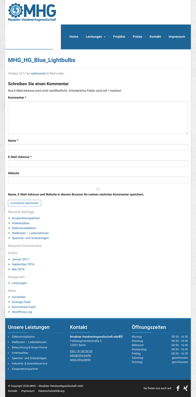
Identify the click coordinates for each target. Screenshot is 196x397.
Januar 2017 (20, 259)
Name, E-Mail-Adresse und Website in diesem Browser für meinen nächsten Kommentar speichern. (76, 194)
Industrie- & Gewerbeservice (29, 363)
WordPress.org (22, 312)
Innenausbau (20, 223)
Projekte (119, 37)
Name (13, 140)
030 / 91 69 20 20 (81, 351)
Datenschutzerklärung (51, 391)
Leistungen (94, 37)
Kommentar (17, 97)
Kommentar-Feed (23, 307)
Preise (137, 37)
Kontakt (155, 37)
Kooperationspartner (26, 218)
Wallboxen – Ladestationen (30, 233)
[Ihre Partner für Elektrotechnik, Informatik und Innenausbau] (32, 12)
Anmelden (19, 297)
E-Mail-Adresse (20, 157)
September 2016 (23, 264)
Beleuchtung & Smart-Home (29, 347)
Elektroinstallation (24, 228)
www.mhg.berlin (80, 359)
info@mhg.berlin (80, 355)
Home (73, 37)
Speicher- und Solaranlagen (30, 238)
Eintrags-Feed (21, 302)
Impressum (177, 37)
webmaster (38, 73)
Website (13, 173)
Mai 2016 (18, 269)
